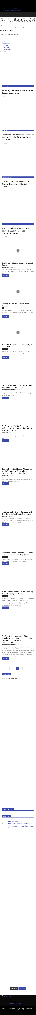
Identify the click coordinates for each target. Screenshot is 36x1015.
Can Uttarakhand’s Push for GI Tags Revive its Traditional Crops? (17, 386)
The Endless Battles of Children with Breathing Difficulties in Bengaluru (17, 513)
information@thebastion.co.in (16, 1003)
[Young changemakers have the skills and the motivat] (18, 925)
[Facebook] (2, 1)
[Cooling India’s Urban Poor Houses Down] (18, 292)
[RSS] (7, 1)
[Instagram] (3, 1)
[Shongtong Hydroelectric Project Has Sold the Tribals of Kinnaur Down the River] (18, 113)
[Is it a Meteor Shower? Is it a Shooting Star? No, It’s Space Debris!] (18, 580)
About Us (5, 4)
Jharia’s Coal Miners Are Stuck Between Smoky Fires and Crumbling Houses (15, 231)
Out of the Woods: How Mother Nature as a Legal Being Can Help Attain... (17, 553)
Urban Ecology (5, 86)
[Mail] (6, 1)
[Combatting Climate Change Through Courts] (18, 251)
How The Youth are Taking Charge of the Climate (17, 345)
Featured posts (6, 43)
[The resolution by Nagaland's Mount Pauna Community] (18, 847)
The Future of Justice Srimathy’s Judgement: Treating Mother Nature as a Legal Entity (17, 428)
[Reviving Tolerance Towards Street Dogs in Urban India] (18, 68)
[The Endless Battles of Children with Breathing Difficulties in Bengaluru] (18, 500)
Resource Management (7, 177)
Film (3, 308)
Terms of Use (28, 1008)
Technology (4, 596)
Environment (5, 348)
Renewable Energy (6, 130)
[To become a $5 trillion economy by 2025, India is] (18, 966)
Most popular (5, 45)
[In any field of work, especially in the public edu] (18, 884)
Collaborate (6, 6)
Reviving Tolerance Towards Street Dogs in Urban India (17, 91)
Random (4, 51)
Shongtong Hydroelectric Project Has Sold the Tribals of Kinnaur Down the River (18, 137)
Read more (5, 275)
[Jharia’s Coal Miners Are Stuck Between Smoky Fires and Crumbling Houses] (18, 206)
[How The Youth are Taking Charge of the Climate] (18, 332)
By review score (6, 49)
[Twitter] (8, 1)
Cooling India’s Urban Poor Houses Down (16, 304)
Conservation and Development (9, 389)
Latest (3, 41)
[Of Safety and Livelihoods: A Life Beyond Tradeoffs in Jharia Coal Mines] (18, 160)
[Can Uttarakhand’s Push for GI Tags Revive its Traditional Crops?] (18, 373)
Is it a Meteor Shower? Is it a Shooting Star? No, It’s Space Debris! (17, 592)
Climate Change (5, 267)
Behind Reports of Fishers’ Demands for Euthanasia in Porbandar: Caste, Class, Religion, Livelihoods (17, 471)
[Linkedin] (4, 1)
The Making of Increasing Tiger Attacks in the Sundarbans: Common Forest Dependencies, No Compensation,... (17, 639)
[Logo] (6, 28)
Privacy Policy (20, 1008)
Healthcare (4, 516)
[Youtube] (9, 1)
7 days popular (6, 47)
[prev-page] (10, 668)
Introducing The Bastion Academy (12, 10)
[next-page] (24, 668)
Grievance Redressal (18, 1010)
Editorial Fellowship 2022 (10, 8)
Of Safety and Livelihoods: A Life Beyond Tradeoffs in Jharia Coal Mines (16, 184)
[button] (3, 14)
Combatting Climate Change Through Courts (17, 264)
